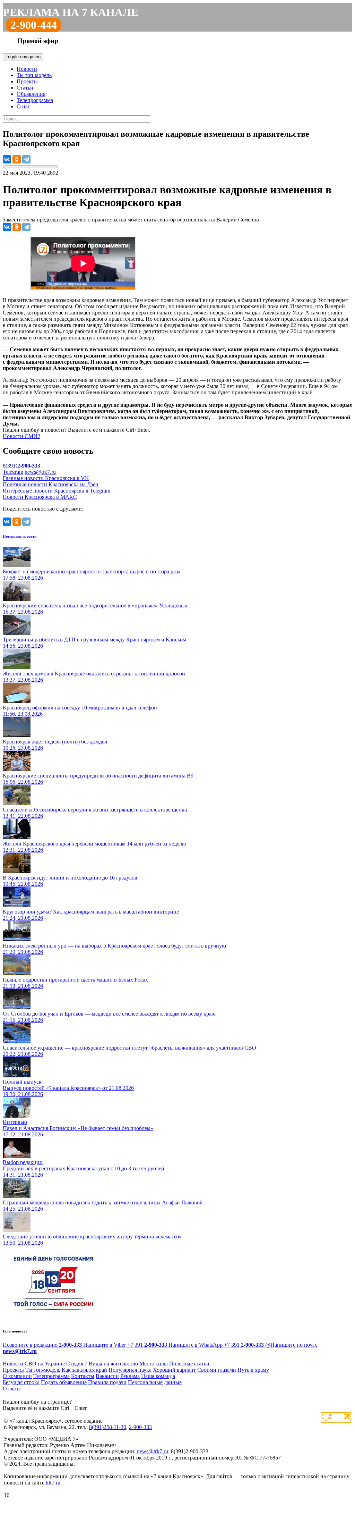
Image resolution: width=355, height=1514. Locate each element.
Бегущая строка (21, 1382)
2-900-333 (140, 1427)
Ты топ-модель (34, 75)
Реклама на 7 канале (70, 12)
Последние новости (19, 536)
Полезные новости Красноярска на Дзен (50, 484)
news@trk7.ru (40, 472)
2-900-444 (33, 25)
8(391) (21, 466)
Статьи (25, 88)
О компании (17, 1376)
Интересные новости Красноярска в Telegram (56, 491)
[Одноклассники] (16, 159)
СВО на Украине (45, 1363)
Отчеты (12, 1388)
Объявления (31, 94)
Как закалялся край (84, 1370)
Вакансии (107, 1376)
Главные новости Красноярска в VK (46, 478)
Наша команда (158, 1376)
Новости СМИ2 (21, 436)
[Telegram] (26, 159)
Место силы (153, 1363)
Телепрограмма (35, 100)
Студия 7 (76, 1363)
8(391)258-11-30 (107, 1427)
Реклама (130, 1376)
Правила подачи (107, 1382)
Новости (27, 69)
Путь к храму (253, 1370)
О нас (23, 106)
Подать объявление (64, 1382)
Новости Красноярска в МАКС (40, 497)
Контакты (82, 1376)
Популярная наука (130, 1370)
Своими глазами (216, 1370)
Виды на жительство (113, 1363)
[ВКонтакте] (7, 159)
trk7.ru (53, 1483)
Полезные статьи (189, 1363)
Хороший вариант (174, 1370)
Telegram (13, 472)
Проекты (27, 81)
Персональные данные (155, 1382)
